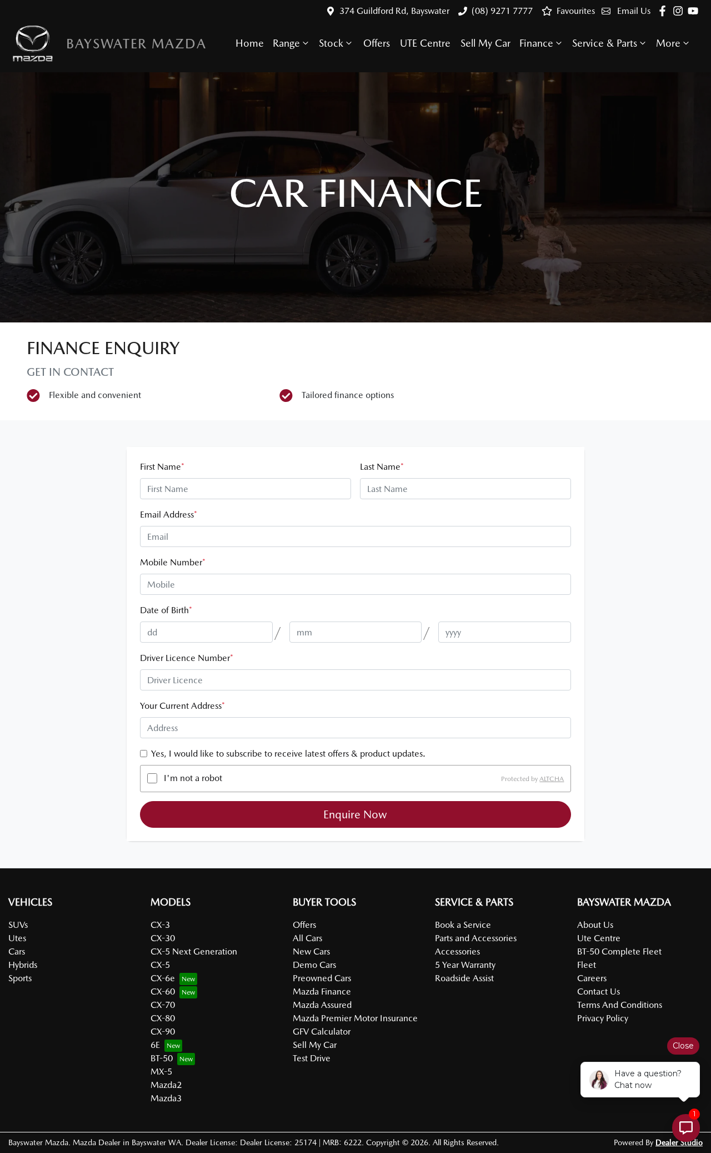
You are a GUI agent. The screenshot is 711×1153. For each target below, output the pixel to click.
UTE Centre (425, 43)
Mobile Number (173, 562)
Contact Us (598, 991)
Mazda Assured (322, 1005)
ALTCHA (551, 778)
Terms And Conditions (619, 1005)
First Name (162, 466)
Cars (16, 951)
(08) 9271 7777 (502, 11)
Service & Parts (604, 43)
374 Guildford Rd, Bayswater (394, 11)
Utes (17, 938)
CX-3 (160, 925)
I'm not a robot (193, 778)
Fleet (586, 965)
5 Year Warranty (465, 965)
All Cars (307, 938)
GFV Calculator (322, 1031)
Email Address (168, 514)
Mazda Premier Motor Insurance (355, 1018)
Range (286, 43)
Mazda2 (166, 1085)
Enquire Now (355, 814)
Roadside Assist (464, 978)
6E (155, 1045)
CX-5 (160, 965)
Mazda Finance (322, 991)
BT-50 (162, 1058)
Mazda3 (166, 1098)
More (668, 43)
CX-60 (163, 991)
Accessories (457, 951)
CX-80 (163, 1018)
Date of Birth (166, 610)
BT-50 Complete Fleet (619, 951)
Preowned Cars (322, 978)
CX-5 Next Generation (194, 951)
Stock (331, 43)
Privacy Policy (602, 1018)
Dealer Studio (679, 1142)
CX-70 (163, 1005)
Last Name (382, 466)
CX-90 (163, 1031)
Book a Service (463, 925)
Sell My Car (485, 43)
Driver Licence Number (186, 658)
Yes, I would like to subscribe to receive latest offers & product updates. (288, 753)
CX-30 (163, 938)
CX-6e (163, 978)
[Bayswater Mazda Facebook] (664, 11)
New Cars (311, 951)
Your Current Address (182, 705)
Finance (536, 43)
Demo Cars (314, 965)
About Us (595, 925)
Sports (20, 978)
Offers (376, 43)
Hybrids (22, 965)
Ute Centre (598, 938)
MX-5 (161, 1071)
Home (250, 43)
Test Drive (312, 1058)
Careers (592, 978)
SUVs (18, 925)
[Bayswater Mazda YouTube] (695, 11)
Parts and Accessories (476, 938)
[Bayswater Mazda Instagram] (680, 11)
